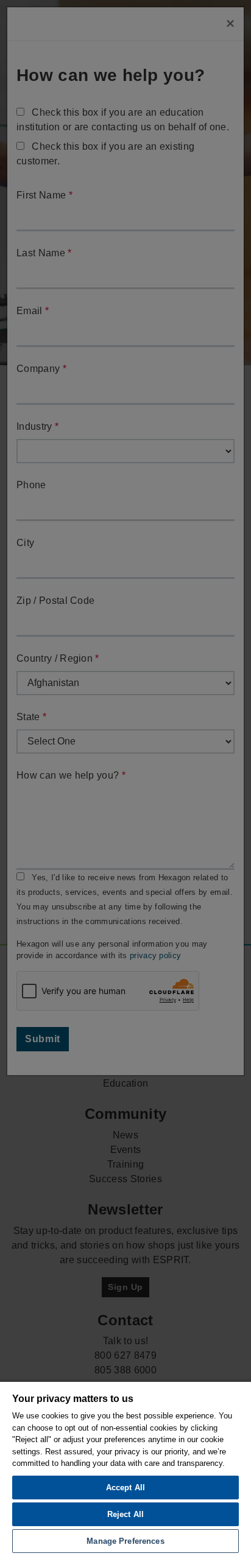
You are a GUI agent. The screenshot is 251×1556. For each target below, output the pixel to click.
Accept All (125, 1487)
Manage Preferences (125, 1541)
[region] (125, 1468)
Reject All (125, 1514)
